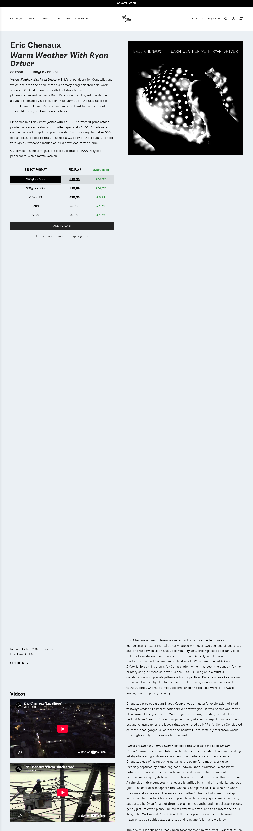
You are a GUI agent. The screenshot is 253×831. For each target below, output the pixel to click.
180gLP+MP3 (35, 179)
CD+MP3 (35, 197)
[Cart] (241, 18)
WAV (35, 215)
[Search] (226, 18)
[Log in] (233, 18)
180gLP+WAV (35, 188)
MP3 (36, 206)
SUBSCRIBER (101, 170)
